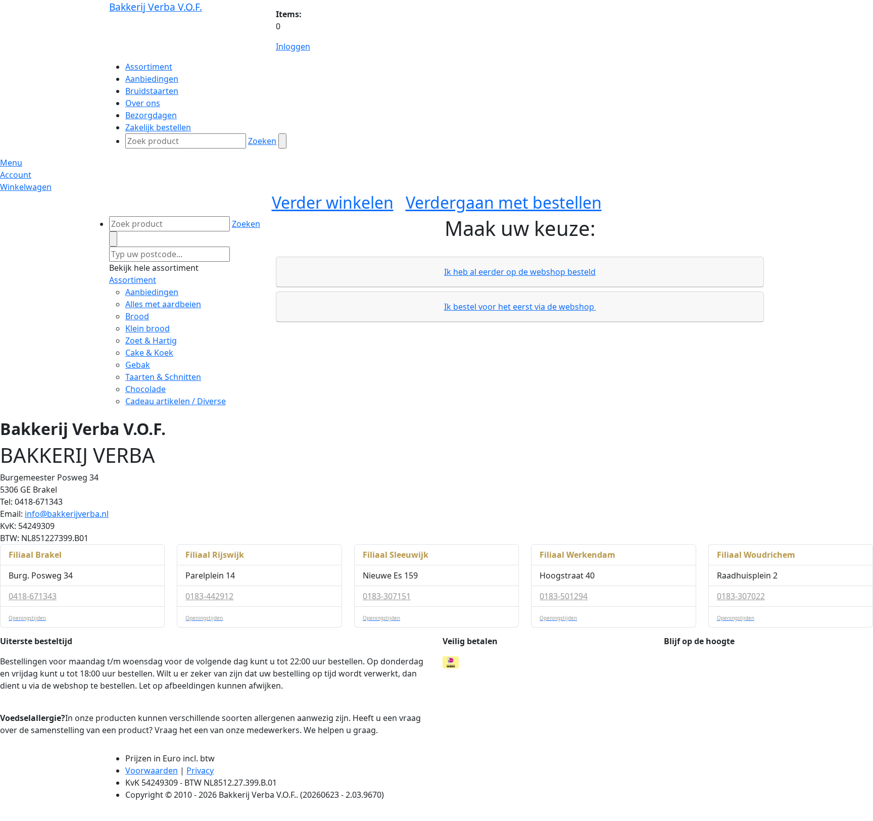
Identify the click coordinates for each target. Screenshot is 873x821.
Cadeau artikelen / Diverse (175, 401)
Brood (137, 316)
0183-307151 (387, 596)
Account (15, 174)
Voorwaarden (151, 770)
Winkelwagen (26, 186)
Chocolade (145, 389)
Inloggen (293, 46)
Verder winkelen (333, 202)
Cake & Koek (149, 352)
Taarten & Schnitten (163, 376)
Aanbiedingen (151, 292)
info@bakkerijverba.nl (67, 513)
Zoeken (262, 141)
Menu (11, 162)
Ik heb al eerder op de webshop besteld (520, 271)
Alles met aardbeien (163, 304)
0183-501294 (564, 596)
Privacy (200, 770)
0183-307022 (741, 596)
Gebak (137, 364)
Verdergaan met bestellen (504, 202)
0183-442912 (209, 596)
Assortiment (132, 279)
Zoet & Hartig (151, 340)
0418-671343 (33, 596)
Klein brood (147, 328)
